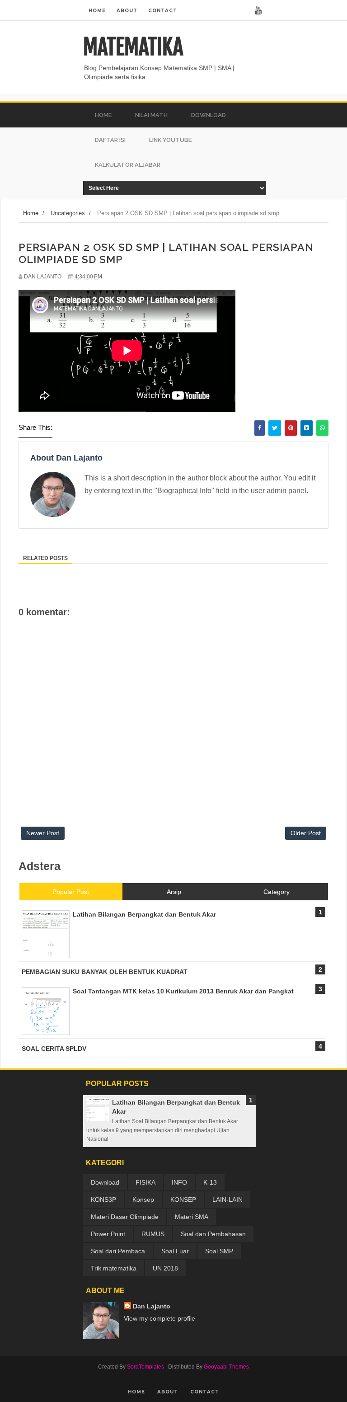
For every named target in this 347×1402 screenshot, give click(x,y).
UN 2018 (165, 1268)
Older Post (306, 833)
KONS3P (103, 1199)
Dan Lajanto (151, 1306)
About (127, 11)
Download (105, 1182)
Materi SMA (191, 1216)
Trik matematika (113, 1268)
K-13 (210, 1182)
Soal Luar (175, 1251)
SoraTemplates (145, 1367)
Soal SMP (219, 1251)
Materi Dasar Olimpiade (125, 1216)
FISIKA (145, 1182)
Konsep (143, 1199)
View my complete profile (159, 1318)
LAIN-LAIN (227, 1199)
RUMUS (152, 1233)
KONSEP (183, 1199)
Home (97, 11)
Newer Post (42, 833)
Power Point (108, 1233)
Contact (162, 11)
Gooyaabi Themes (226, 1367)
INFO (179, 1182)
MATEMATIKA (133, 47)
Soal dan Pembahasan (213, 1233)
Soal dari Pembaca (118, 1251)
